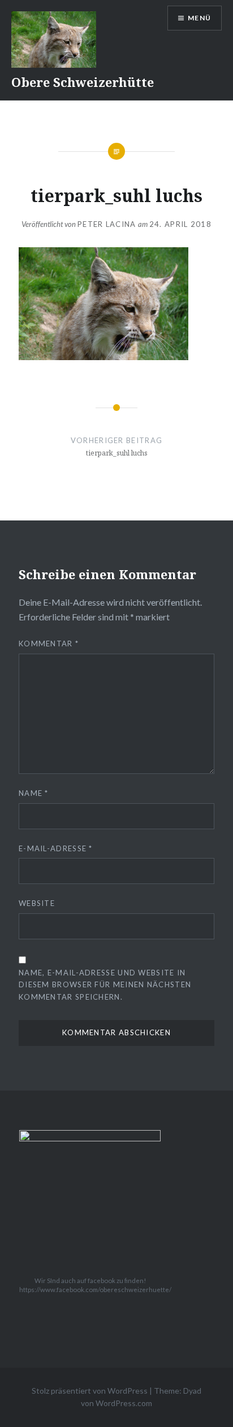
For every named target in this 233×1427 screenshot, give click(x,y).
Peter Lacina (106, 224)
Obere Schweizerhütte (82, 81)
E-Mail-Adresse (56, 848)
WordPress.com (124, 1403)
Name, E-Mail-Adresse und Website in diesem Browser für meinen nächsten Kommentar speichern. (105, 984)
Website (37, 903)
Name (34, 793)
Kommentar (49, 643)
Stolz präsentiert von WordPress (90, 1390)
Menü (199, 18)
